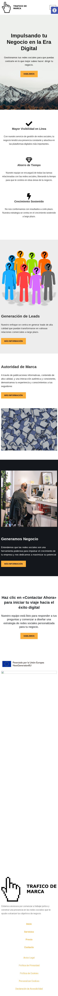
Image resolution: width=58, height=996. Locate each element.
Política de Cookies (29, 973)
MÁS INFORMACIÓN (13, 341)
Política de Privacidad (29, 965)
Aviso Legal (29, 957)
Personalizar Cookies (29, 981)
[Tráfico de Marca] (14, 7)
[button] (54, 10)
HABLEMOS (29, 74)
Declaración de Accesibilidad (29, 988)
